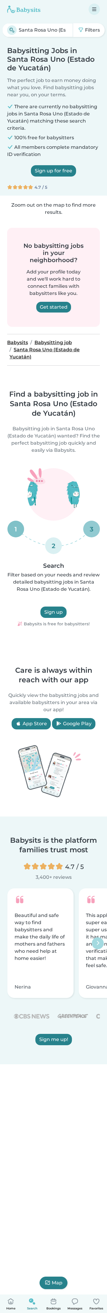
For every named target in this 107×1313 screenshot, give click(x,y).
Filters (92, 30)
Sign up (53, 612)
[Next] (98, 943)
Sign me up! (53, 1039)
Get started (53, 307)
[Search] (12, 30)
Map (57, 1283)
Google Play (77, 723)
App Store (34, 723)
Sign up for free (53, 171)
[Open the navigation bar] (94, 9)
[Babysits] (23, 9)
